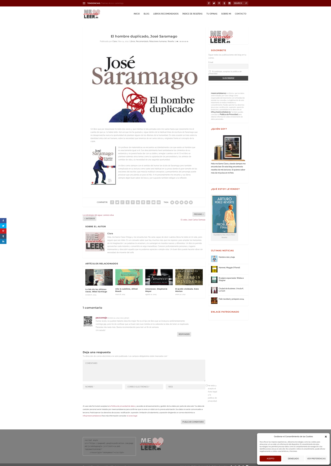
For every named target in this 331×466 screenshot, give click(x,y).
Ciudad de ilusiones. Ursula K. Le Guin (231, 289)
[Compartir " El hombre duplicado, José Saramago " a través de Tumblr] (127, 202)
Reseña (171, 41)
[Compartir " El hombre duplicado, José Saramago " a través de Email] (153, 202)
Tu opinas (211, 14)
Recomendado (142, 41)
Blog (146, 14)
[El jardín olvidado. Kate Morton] (189, 277)
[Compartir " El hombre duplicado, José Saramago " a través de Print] (158, 202)
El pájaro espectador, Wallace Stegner (231, 279)
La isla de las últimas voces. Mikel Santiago (96, 290)
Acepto (270, 458)
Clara (114, 41)
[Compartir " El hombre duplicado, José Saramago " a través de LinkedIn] (138, 202)
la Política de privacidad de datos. (122, 406)
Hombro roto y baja (227, 257)
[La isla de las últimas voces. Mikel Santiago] (99, 277)
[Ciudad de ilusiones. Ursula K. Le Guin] (214, 290)
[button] (326, 436)
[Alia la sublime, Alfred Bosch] (129, 277)
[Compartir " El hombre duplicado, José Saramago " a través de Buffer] (143, 202)
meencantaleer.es (218, 93)
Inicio (137, 14)
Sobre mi (226, 14)
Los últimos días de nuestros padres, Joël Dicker (121, 3)
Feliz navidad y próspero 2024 (231, 299)
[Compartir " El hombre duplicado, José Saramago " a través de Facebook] (112, 202)
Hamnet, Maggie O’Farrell (229, 268)
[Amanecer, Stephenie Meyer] (159, 277)
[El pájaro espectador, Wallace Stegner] (214, 279)
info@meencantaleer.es (92, 416)
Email (210, 62)
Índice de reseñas (192, 14)
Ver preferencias (316, 458)
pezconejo (101, 317)
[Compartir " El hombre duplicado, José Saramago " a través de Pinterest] (132, 202)
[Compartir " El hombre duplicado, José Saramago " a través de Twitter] (117, 202)
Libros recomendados (166, 14)
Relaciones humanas (158, 41)
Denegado (293, 458)
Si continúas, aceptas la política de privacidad (225, 72)
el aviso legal (132, 416)
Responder (184, 334)
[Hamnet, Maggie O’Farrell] (214, 269)
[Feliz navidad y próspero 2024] (214, 300)
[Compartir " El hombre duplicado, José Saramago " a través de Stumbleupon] (148, 202)
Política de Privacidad (229, 114)
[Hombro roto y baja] (214, 259)
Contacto (240, 14)
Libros (132, 41)
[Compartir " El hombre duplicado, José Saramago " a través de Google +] (122, 202)
